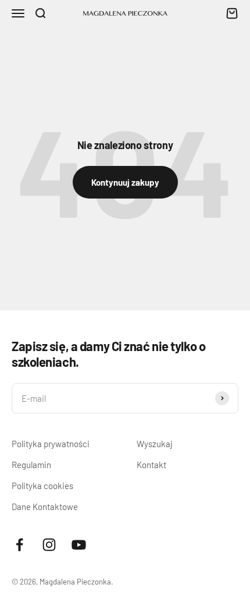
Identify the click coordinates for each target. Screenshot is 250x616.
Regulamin (31, 464)
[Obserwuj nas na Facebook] (19, 545)
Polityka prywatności (51, 443)
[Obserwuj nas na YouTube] (79, 545)
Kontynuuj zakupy (125, 182)
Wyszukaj (155, 443)
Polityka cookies (42, 485)
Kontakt (151, 464)
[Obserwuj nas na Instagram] (49, 545)
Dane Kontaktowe (45, 506)
